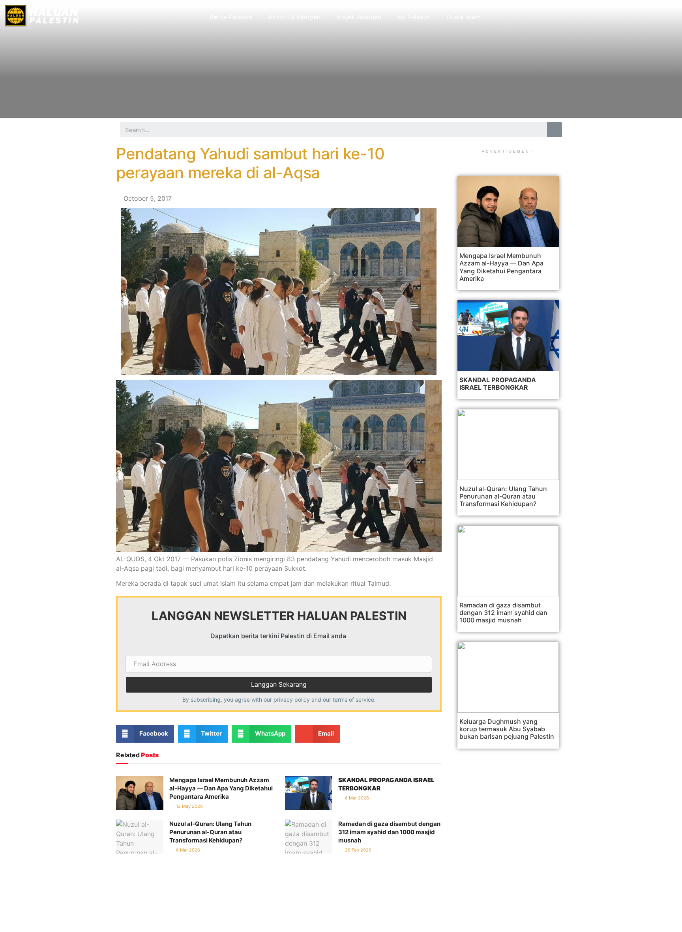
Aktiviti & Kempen (294, 17)
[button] (145, 734)
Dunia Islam (463, 17)
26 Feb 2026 (357, 850)
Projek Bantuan (358, 17)
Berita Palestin (231, 17)
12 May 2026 (189, 806)
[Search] (554, 129)
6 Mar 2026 (356, 798)
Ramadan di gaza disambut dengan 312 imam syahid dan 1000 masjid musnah (389, 832)
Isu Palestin (414, 17)
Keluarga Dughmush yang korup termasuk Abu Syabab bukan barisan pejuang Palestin (506, 728)
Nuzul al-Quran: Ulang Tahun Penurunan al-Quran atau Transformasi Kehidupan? (210, 832)
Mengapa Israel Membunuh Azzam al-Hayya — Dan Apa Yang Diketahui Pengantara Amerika (221, 788)
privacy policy (292, 699)
